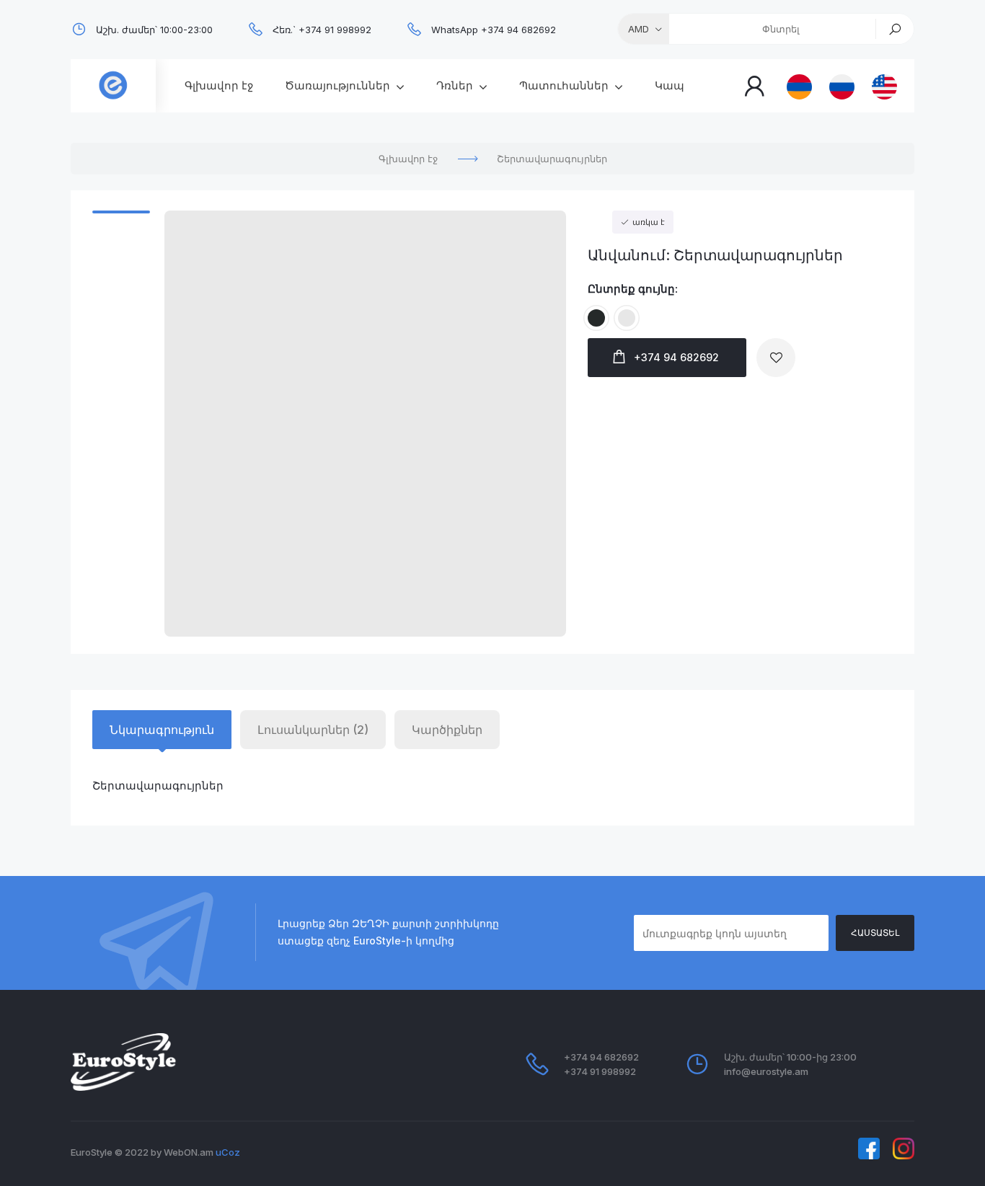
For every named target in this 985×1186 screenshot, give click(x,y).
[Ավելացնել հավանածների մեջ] (775, 357)
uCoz (228, 1152)
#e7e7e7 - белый (626, 308)
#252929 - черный (596, 308)
